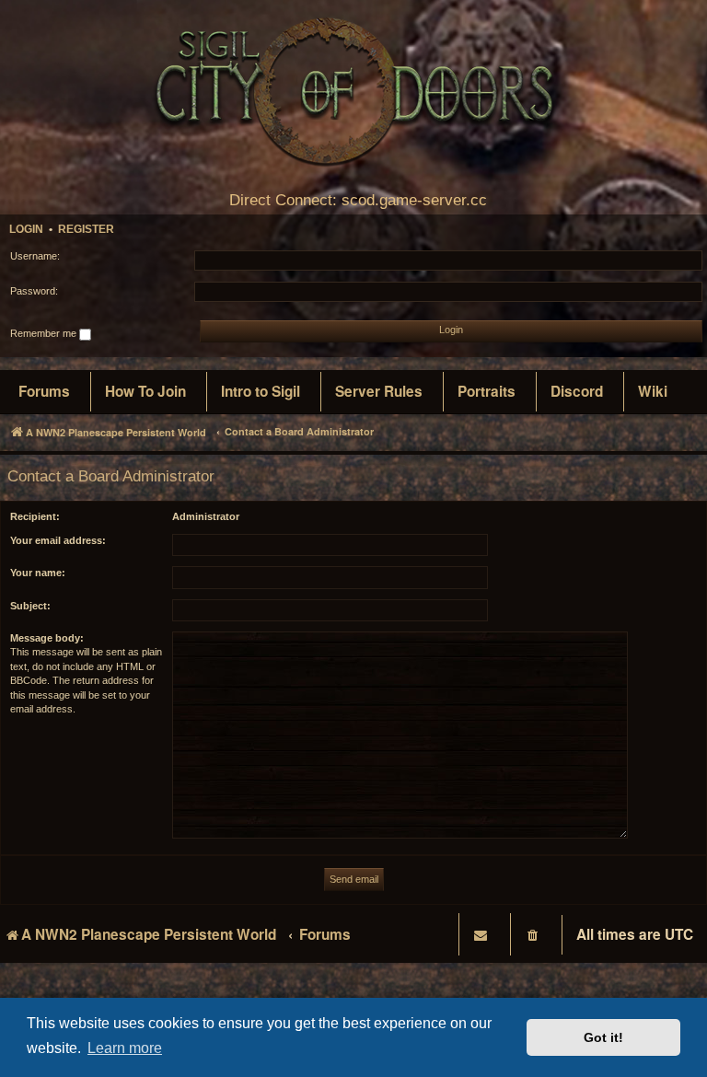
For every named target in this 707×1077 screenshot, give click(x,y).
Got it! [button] (603, 1037)
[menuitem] (44, 392)
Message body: (47, 637)
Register (86, 229)
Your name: (37, 572)
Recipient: (35, 516)
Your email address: (58, 540)
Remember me (44, 333)
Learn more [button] (124, 1048)
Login (26, 229)
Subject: (30, 605)
